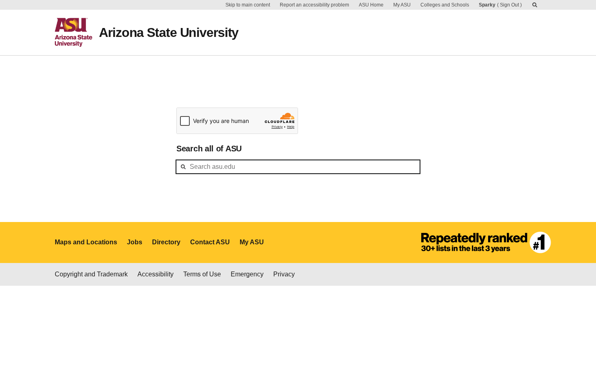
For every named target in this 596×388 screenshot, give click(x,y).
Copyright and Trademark (91, 274)
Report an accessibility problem (314, 5)
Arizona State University (168, 32)
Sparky (487, 4)
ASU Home (371, 5)
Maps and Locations (86, 242)
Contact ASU (210, 242)
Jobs (134, 242)
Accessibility (155, 274)
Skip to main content (247, 5)
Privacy (284, 274)
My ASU (402, 5)
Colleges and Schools (444, 5)
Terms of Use (202, 274)
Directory (166, 242)
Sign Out (509, 4)
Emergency (247, 274)
